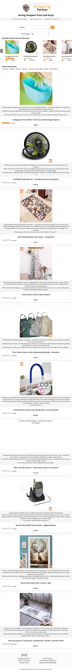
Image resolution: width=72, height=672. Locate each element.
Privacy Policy (24, 663)
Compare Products (52, 19)
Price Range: (25, 34)
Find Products (35, 19)
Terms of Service (24, 661)
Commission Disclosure (48, 661)
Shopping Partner (19, 19)
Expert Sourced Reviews (47, 663)
